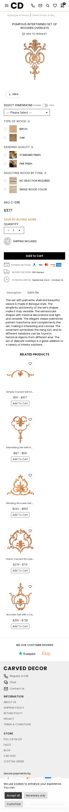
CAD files (10, 756)
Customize (14, 804)
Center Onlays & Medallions (46, 15)
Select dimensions (29, 105)
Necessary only (35, 795)
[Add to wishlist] (30, 363)
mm (51, 105)
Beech (23, 129)
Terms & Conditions (17, 724)
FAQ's (7, 745)
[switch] (45, 105)
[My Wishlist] (55, 5)
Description (14, 292)
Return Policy (13, 713)
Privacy (9, 719)
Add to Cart (34, 256)
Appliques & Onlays (18, 15)
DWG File (33, 292)
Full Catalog (13, 739)
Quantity (11, 224)
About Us (10, 702)
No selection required (35, 181)
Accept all (13, 795)
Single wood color (33, 189)
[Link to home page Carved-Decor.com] (34, 670)
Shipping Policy (14, 708)
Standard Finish (30, 155)
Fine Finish (26, 163)
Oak (22, 138)
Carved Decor (15, 5)
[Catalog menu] (6, 5)
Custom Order (14, 761)
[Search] (48, 5)
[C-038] (34, 59)
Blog (7, 750)
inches (37, 105)
